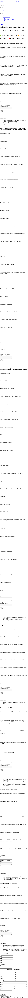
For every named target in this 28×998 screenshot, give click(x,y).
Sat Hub (4, 20)
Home (4, 15)
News (4, 18)
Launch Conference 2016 (8, 19)
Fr (3, 10)
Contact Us (5, 22)
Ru (3, 11)
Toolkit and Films (6, 17)
